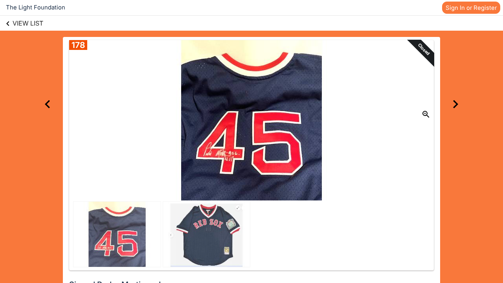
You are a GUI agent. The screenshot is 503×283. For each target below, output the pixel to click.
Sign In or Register (471, 7)
